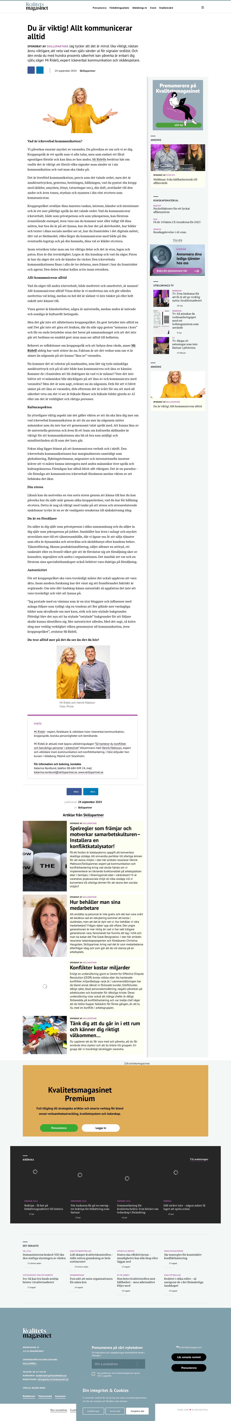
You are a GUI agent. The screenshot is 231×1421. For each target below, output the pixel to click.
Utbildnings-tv (139, 7)
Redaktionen (29, 1396)
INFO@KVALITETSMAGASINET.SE (53, 1379)
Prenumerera (99, 7)
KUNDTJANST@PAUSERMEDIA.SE (51, 1375)
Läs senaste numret (189, 1357)
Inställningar (93, 1411)
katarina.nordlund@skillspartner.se (55, 772)
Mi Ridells (99, 159)
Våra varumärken (58, 1410)
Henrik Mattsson (112, 748)
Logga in (101, 1128)
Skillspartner (93, 815)
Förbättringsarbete (119, 7)
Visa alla (177, 239)
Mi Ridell (39, 731)
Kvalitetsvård (166, 7)
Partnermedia (45, 1396)
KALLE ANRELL (30, 1363)
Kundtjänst (76, 1410)
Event (153, 7)
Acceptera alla (137, 1411)
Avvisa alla (115, 1411)
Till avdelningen (199, 1159)
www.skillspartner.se (90, 772)
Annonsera (60, 1396)
